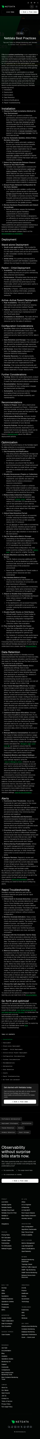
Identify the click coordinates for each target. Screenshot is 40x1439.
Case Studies (6, 1334)
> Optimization (7, 1066)
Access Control (6, 1318)
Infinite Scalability (27, 1235)
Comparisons (6, 1370)
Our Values (5, 1390)
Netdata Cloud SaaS (8, 1210)
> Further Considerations (11, 1059)
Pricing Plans (6, 1235)
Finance (24, 1290)
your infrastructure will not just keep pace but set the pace (19, 1011)
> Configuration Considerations (13, 1056)
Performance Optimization (11, 1119)
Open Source (6, 1393)
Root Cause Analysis (28, 1213)
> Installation (7, 1039)
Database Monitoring (28, 1332)
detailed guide (13, 434)
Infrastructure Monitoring (29, 1326)
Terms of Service (7, 1401)
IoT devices (23, 430)
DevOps (4, 1288)
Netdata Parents (7, 1207)
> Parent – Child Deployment (12, 1049)
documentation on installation (12, 234)
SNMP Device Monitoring (29, 1272)
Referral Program (7, 1248)
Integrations (5, 1224)
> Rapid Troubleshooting (10, 1076)
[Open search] (32, 7)
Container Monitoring (28, 1329)
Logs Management (27, 1246)
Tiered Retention (8, 1128)
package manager (25, 133)
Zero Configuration (27, 1227)
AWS (23, 1312)
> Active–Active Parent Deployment (14, 1053)
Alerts (20, 1128)
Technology (25, 1301)
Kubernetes (25, 1310)
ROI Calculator (6, 1237)
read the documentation (23, 792)
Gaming (24, 1296)
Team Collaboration (8, 1321)
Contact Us (5, 1398)
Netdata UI (5, 1216)
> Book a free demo (29, 12)
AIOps (23, 1202)
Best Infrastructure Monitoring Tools (7, 1373)
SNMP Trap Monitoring (28, 1270)
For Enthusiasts (6, 1246)
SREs (3, 1290)
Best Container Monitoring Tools (10, 1378)
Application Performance (29, 1334)
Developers (5, 1304)
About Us (4, 1387)
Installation (26, 1123)
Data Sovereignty (7, 1323)
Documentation (6, 1350)
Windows (24, 1318)
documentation (31, 646)
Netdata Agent (16, 351)
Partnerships (5, 1243)
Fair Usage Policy (7, 1407)
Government (25, 1299)
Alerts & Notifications (28, 1248)
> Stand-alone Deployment (11, 1046)
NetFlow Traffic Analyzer (29, 1267)
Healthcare (25, 1293)
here (26, 1025)
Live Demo (10, 12)
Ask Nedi (4, 1348)
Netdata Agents (6, 1205)
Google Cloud (11, 194)
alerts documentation (19, 879)
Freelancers (5, 1307)
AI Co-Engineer (26, 1205)
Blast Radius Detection (29, 1216)
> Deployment (6, 1043)
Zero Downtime (6, 1326)
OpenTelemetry (26, 1251)
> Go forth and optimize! (11, 1079)
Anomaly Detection (8, 1132)
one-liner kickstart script (25, 122)
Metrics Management (28, 1243)
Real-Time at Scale (27, 1232)
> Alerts (5, 1073)
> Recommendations (8, 1063)
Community (5, 1367)
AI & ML (24, 1288)
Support (4, 1364)
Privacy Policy (6, 1404)
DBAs (3, 1293)
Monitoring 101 (6, 1361)
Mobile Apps (5, 1218)
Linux (23, 1315)
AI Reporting (25, 1207)
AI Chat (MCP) (26, 1210)
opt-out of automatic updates (19, 154)
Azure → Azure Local (28, 1337)
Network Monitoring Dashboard (28, 1260)
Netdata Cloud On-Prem (9, 1213)
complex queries (16, 280)
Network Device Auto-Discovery (29, 1276)
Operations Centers (8, 1301)
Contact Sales (6, 1240)
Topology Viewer (27, 1264)
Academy (4, 1356)
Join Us (4, 1396)
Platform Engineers (7, 1299)
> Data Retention (8, 1069)
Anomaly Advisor (27, 1218)
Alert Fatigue (24, 1132)
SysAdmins (5, 1296)
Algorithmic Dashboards (29, 1229)
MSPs (3, 1310)
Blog (3, 1353)
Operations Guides (7, 1359)
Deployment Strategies (10, 1123)
